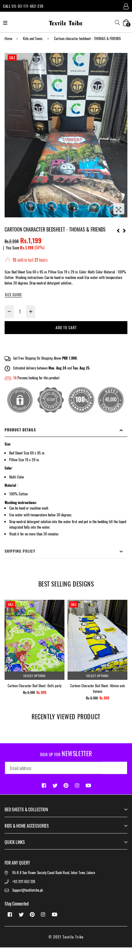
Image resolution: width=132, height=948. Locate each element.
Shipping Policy (20, 551)
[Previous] (118, 230)
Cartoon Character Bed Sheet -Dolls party (34, 685)
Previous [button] (9, 631)
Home (8, 38)
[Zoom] (118, 208)
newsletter (66, 753)
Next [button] (122, 631)
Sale (12, 57)
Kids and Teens (32, 38)
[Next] (124, 230)
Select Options (34, 675)
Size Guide (13, 294)
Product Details (20, 429)
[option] (66, 135)
